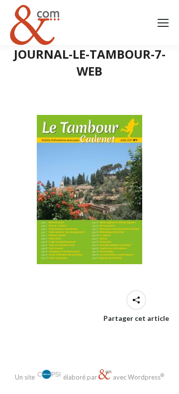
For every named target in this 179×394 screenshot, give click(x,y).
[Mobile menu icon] (163, 23)
